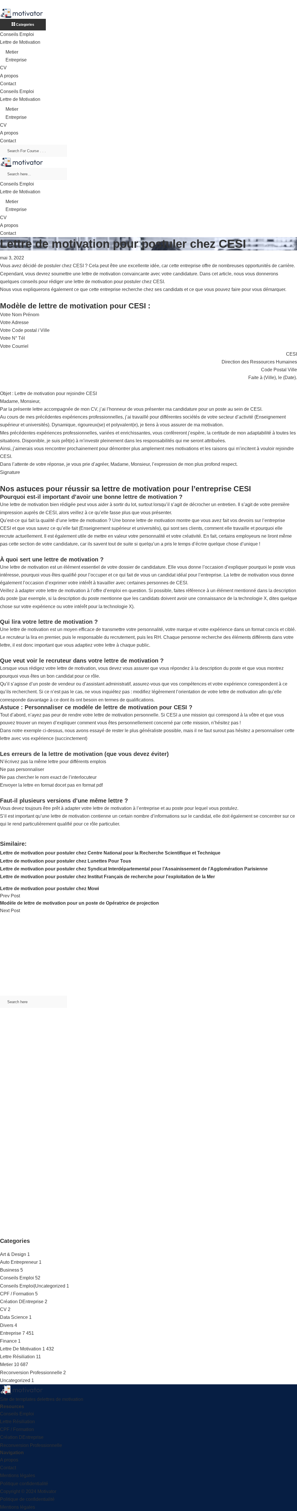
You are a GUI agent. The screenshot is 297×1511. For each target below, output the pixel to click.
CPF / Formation (17, 1293)
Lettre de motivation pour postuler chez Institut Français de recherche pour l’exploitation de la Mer (107, 876)
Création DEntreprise (22, 1301)
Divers (6, 1325)
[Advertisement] (148, 955)
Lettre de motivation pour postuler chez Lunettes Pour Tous (65, 861)
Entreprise (16, 59)
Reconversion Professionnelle (31, 1372)
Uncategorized (15, 1380)
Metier (12, 52)
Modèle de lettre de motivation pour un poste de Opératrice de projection (79, 903)
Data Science (14, 1317)
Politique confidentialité (24, 1483)
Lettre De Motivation (20, 1348)
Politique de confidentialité (27, 1499)
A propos (9, 75)
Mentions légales (17, 1475)
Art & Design (13, 1254)
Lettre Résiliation (17, 1356)
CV (3, 67)
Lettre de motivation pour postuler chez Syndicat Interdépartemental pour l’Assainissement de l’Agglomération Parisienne (134, 868)
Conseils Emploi (17, 34)
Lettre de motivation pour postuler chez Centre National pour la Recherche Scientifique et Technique (110, 852)
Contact (8, 83)
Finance (8, 1341)
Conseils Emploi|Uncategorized (32, 1285)
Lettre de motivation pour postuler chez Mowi (49, 888)
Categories (24, 25)
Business (9, 1270)
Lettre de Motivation (20, 42)
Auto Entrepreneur (19, 1262)
